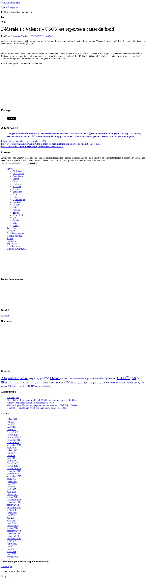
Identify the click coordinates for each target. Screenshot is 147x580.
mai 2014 (11, 518)
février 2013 (12, 556)
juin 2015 (11, 484)
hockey (61, 382)
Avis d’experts (13, 246)
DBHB (113, 378)
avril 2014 (11, 520)
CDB (46, 378)
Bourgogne (38, 378)
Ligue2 (101, 383)
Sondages (11, 241)
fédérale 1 (20, 141)
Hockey (16, 204)
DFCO (121, 378)
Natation (16, 210)
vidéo (44, 386)
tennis (14, 386)
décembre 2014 (14, 499)
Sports (11, 141)
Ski (14, 217)
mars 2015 (11, 492)
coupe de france (91, 378)
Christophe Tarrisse (19, 36)
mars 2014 (11, 523)
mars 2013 (11, 554)
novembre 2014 (14, 502)
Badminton (18, 176)
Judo (15, 207)
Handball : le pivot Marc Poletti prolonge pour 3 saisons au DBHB (37, 408)
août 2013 (11, 541)
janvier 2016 (12, 466)
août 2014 (11, 510)
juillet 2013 (12, 544)
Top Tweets (12, 243)
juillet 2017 (12, 419)
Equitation (17, 191)
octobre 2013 (13, 536)
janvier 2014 (12, 528)
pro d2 (141, 383)
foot (24, 382)
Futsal (15, 197)
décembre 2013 (14, 531)
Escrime (16, 189)
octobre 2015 (13, 473)
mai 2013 (11, 549)
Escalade (17, 186)
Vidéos (10, 238)
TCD (9, 386)
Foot (15, 194)
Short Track (18, 215)
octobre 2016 (13, 442)
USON (43, 141)
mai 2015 (11, 486)
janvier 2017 (12, 434)
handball (53, 382)
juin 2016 (11, 453)
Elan (4, 382)
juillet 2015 (12, 481)
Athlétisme (17, 171)
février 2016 (12, 463)
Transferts (11, 228)
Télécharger (6, 566)
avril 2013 (11, 551)
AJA (4, 378)
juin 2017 (11, 422)
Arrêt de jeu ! (13, 397)
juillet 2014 (12, 512)
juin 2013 (11, 546)
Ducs (139, 378)
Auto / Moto (18, 173)
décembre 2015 (14, 468)
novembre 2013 (14, 533)
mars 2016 (11, 460)
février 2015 (12, 494)
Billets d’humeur (14, 236)
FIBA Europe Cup (13, 383)
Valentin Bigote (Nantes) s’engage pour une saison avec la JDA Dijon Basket (42, 405)
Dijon (131, 377)
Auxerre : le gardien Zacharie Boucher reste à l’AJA (30, 402)
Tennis (16, 220)
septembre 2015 (14, 476)
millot (115, 383)
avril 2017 (11, 427)
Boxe (15, 181)
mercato (108, 382)
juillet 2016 (12, 450)
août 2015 (11, 479)
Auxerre (13, 378)
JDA (68, 382)
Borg (31, 379)
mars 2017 (11, 429)
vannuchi (38, 386)
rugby (35, 141)
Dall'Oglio (105, 378)
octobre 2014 (13, 505)
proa (136, 382)
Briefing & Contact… (17, 249)
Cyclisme (17, 184)
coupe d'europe (78, 378)
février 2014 (12, 525)
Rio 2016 (11, 230)
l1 (72, 383)
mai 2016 (11, 455)
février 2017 (12, 432)
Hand (45, 382)
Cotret (70, 379)
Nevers (29, 141)
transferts (23, 385)
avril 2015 (11, 489)
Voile (15, 223)
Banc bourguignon (15, 233)
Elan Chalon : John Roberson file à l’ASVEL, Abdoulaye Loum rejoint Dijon (42, 400)
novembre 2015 (14, 471)
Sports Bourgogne (9, 7)
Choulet (63, 378)
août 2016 (11, 447)
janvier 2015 (12, 497)
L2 (75, 382)
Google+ (5, 315)
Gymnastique (19, 199)
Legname (80, 383)
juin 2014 (11, 515)
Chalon (55, 378)
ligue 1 (86, 382)
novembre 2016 (14, 440)
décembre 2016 (14, 437)
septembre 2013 (14, 538)
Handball (17, 202)
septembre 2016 (14, 445)
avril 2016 (11, 458)
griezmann (38, 383)
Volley (16, 225)
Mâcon (122, 382)
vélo (48, 386)
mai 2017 (11, 424)
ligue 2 (94, 382)
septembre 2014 (14, 507)
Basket (16, 179)
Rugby (4, 141)
